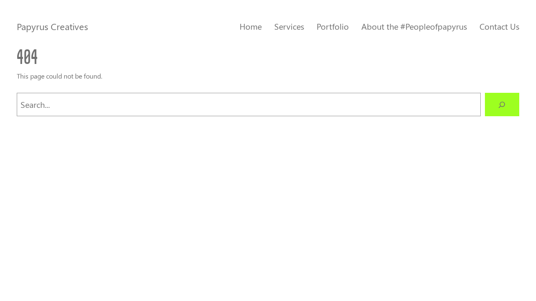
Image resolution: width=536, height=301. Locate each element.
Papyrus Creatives (52, 26)
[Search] (502, 104)
